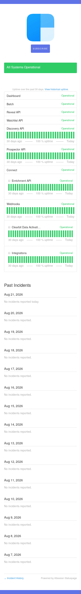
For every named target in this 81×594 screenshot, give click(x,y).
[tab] (7, 135)
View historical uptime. (57, 89)
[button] (40, 49)
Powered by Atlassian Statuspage (59, 578)
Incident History (14, 578)
